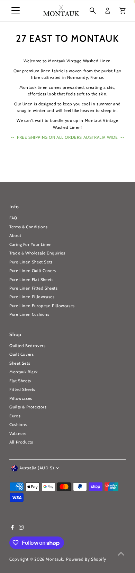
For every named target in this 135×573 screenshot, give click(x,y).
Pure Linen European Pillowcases (41, 305)
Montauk (54, 559)
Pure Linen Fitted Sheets (33, 288)
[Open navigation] (15, 10)
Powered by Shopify (86, 559)
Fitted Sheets (22, 389)
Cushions (18, 424)
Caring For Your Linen (30, 244)
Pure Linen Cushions (29, 314)
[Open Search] (93, 11)
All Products (21, 442)
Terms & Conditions (28, 227)
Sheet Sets (19, 363)
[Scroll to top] (121, 554)
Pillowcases (20, 398)
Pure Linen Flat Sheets (31, 279)
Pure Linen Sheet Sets (31, 262)
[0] (122, 11)
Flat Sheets (20, 380)
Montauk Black (23, 371)
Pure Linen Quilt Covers (32, 270)
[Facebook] (12, 528)
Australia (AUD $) (36, 468)
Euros (14, 416)
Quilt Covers (21, 354)
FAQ (13, 218)
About (15, 235)
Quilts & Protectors (27, 407)
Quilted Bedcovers (27, 345)
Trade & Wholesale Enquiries (37, 253)
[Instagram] (21, 528)
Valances (18, 433)
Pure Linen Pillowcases (31, 296)
